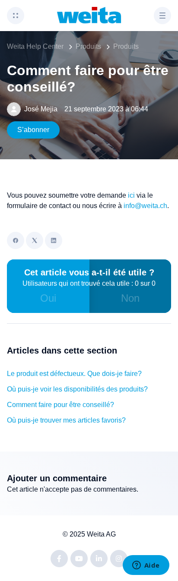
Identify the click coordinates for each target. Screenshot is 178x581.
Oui (48, 298)
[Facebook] (15, 240)
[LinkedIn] (53, 240)
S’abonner (33, 129)
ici (131, 195)
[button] (15, 15)
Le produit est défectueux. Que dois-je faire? (74, 373)
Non (130, 298)
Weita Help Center (35, 46)
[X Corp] (34, 240)
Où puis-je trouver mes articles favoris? (66, 420)
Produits (88, 46)
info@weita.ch (145, 205)
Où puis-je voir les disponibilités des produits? (77, 389)
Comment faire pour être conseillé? (60, 404)
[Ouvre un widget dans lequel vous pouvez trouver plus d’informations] (145, 566)
